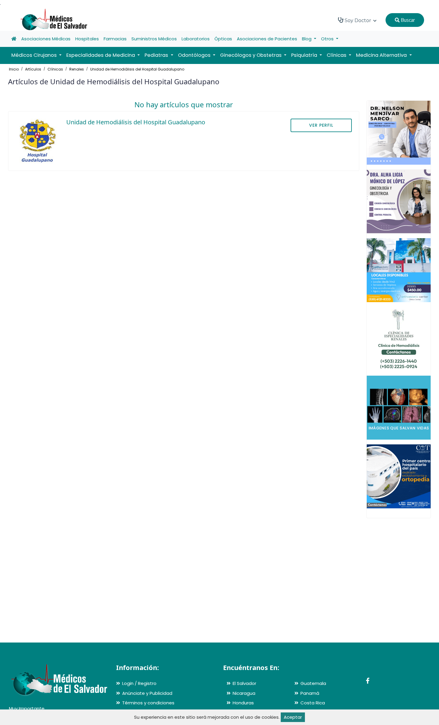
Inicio (14, 69)
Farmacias (115, 39)
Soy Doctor (357, 20)
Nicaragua (244, 693)
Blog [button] (307, 39)
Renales (76, 69)
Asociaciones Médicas (45, 39)
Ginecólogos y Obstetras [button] (251, 55)
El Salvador (244, 683)
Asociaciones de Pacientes (267, 39)
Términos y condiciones (148, 703)
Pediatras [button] (157, 55)
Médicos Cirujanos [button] (34, 55)
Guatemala (313, 683)
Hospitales (87, 39)
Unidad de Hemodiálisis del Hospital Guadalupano (137, 69)
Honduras (243, 703)
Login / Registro (139, 683)
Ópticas (223, 39)
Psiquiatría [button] (304, 55)
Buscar (407, 20)
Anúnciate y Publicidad (147, 693)
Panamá (309, 693)
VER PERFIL (321, 125)
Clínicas (55, 69)
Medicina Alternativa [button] (382, 55)
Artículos (33, 69)
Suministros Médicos (154, 39)
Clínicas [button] (337, 55)
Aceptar (293, 717)
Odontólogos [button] (195, 55)
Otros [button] (328, 39)
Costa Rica (312, 703)
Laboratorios (196, 39)
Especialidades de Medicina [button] (101, 55)
